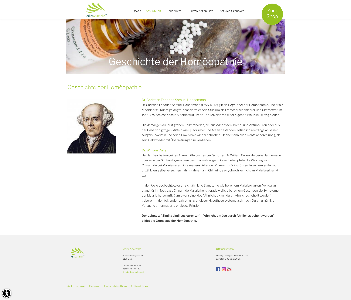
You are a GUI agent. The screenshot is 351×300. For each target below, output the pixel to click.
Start (137, 11)
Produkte (175, 11)
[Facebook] (218, 269)
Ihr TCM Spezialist (201, 11)
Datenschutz (95, 286)
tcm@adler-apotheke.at (133, 272)
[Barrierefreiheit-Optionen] (6, 293)
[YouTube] (229, 269)
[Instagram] (224, 269)
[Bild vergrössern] (91, 125)
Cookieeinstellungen (139, 286)
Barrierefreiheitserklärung (115, 286)
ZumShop (272, 13)
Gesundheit (153, 11)
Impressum (81, 286)
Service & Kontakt (232, 11)
